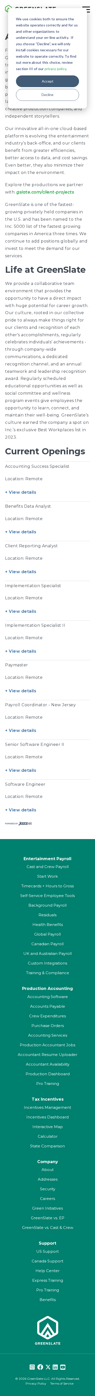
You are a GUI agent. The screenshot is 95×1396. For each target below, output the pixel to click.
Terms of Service (61, 1383)
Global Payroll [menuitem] (47, 934)
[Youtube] (62, 1367)
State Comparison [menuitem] (47, 1146)
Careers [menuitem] (47, 1198)
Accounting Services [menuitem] (47, 1035)
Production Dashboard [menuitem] (48, 1073)
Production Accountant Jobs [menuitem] (47, 1044)
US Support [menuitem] (47, 1251)
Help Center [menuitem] (47, 1270)
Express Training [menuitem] (47, 1280)
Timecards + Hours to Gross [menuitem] (47, 886)
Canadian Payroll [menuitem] (47, 943)
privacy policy (55, 69)
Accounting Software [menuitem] (47, 996)
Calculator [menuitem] (48, 1136)
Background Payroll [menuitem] (47, 905)
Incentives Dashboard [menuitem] (47, 1117)
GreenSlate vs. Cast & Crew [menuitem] (47, 1227)
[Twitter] (48, 1367)
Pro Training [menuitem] (47, 1083)
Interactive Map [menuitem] (47, 1126)
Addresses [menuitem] (48, 1179)
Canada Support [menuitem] (47, 1261)
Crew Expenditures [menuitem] (47, 1016)
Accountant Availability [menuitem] (47, 1064)
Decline (47, 94)
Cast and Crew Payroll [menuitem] (48, 866)
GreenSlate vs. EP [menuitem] (47, 1217)
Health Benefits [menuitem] (47, 924)
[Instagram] (32, 1367)
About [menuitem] (48, 1169)
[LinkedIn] (55, 1367)
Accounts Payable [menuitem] (47, 1006)
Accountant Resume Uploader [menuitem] (47, 1054)
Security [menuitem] (47, 1188)
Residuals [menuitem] (47, 914)
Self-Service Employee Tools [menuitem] (47, 895)
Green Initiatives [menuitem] (47, 1208)
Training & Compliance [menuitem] (47, 972)
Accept (47, 81)
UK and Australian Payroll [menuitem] (47, 953)
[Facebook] (40, 1367)
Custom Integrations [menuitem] (47, 963)
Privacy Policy (36, 1383)
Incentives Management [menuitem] (47, 1107)
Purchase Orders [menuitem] (47, 1025)
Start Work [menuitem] (47, 876)
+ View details (20, 492)
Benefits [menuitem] (48, 1299)
